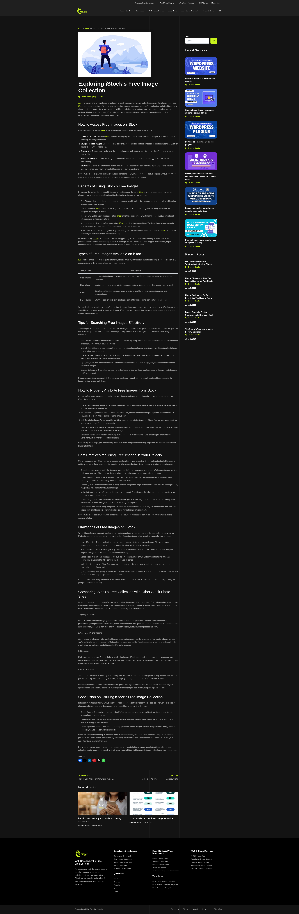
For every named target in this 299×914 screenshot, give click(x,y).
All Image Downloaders (122, 868)
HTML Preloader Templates (162, 888)
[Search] (213, 41)
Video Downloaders (156, 11)
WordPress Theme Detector (201, 859)
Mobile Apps (215, 3)
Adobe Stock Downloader (123, 862)
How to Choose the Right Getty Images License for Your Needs (199, 279)
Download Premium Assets (144, 3)
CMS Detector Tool (198, 856)
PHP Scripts (203, 3)
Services (117, 882)
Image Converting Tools (189, 11)
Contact (116, 891)
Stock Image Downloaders (135, 11)
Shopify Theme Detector (200, 862)
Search (187, 36)
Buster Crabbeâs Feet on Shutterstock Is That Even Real (199, 313)
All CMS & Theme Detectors (201, 868)
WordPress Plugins (167, 3)
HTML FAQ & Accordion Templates (165, 885)
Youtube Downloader (160, 861)
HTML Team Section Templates (163, 881)
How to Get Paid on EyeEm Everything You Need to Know (198, 296)
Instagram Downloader (160, 864)
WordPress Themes (186, 3)
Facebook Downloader (160, 858)
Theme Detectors (208, 11)
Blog (220, 11)
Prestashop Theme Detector (201, 865)
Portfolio (117, 885)
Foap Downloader (120, 865)
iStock (86, 28)
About (116, 879)
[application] (155, 3)
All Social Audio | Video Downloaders (165, 871)
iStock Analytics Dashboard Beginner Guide (151, 818)
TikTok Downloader (159, 868)
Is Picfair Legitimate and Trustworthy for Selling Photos (198, 262)
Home (122, 11)
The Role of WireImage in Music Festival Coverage (199, 330)
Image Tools (172, 11)
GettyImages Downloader (123, 859)
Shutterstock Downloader (123, 856)
